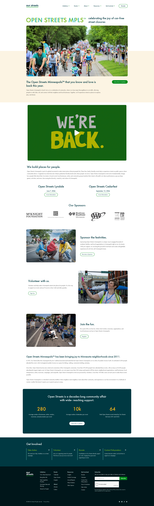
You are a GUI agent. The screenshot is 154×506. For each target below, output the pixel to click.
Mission (56, 487)
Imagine (56, 480)
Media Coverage (71, 477)
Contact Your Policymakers (84, 480)
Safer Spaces (70, 485)
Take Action (84, 487)
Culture (55, 489)
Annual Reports (71, 480)
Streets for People (44, 489)
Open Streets (57, 477)
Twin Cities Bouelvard (45, 474)
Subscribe (123, 478)
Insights (69, 474)
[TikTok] (124, 502)
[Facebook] (119, 502)
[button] (77, 133)
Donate (123, 6)
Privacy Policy (46, 501)
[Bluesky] (127, 502)
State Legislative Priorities (44, 480)
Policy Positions (71, 482)
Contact (83, 490)
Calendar (56, 474)
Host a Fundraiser (85, 484)
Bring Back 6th (43, 477)
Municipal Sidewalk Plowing (45, 485)
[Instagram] (122, 502)
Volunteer (83, 477)
